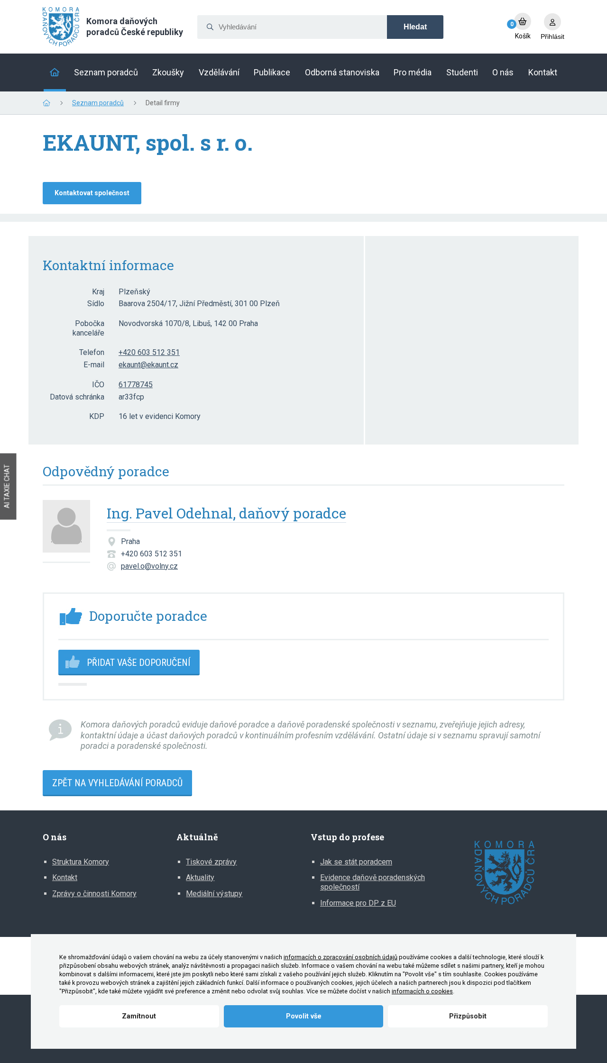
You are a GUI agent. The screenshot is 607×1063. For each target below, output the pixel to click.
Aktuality (200, 877)
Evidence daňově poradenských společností (372, 882)
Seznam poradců (98, 103)
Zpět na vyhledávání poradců (117, 783)
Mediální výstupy (214, 893)
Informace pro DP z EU (358, 903)
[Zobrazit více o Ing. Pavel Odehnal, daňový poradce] (66, 531)
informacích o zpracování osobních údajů (340, 957)
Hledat (415, 27)
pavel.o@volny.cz (149, 566)
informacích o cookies (422, 991)
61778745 (136, 384)
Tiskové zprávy (211, 861)
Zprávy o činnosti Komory (94, 893)
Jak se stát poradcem (356, 861)
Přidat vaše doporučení (138, 662)
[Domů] (55, 72)
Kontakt (64, 877)
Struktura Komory (80, 861)
